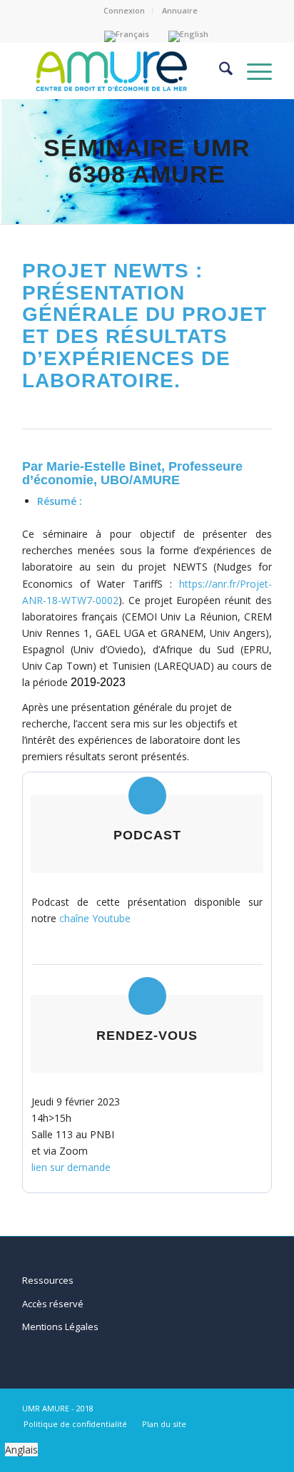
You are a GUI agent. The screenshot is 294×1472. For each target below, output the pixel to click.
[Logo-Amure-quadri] (109, 70)
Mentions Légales (60, 1326)
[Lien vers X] (261, 1407)
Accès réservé (52, 1303)
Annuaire (180, 10)
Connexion (124, 10)
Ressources (48, 1280)
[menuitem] (124, 10)
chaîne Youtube (95, 918)
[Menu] (252, 70)
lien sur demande (71, 1167)
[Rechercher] (219, 70)
